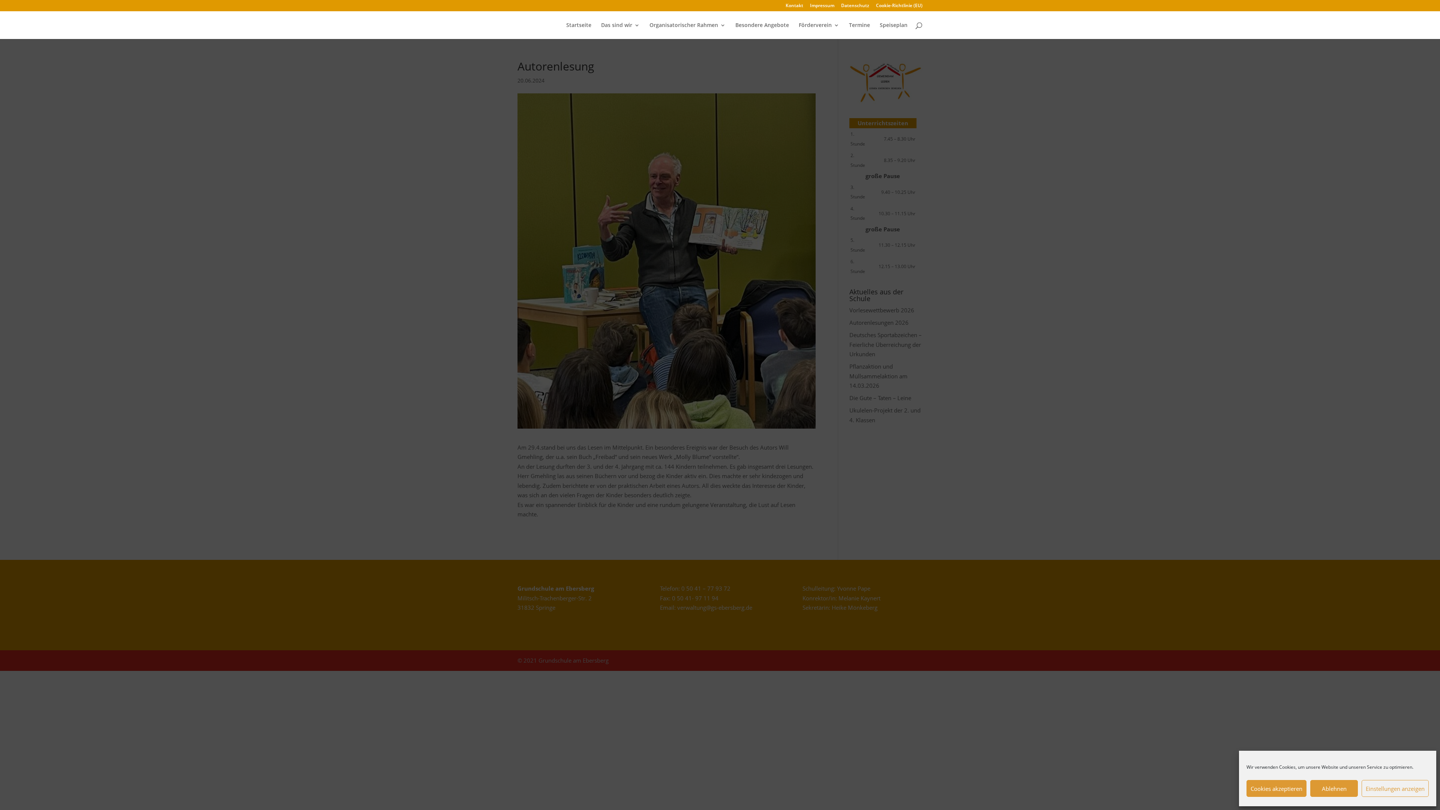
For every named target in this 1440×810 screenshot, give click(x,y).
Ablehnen (1334, 788)
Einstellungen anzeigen (1395, 788)
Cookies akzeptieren (1276, 788)
